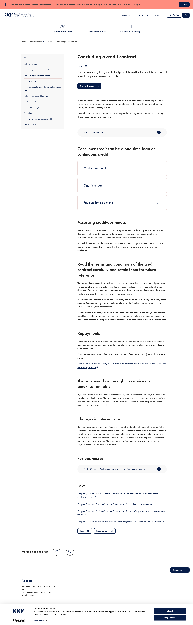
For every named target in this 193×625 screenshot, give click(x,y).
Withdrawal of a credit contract (36, 124)
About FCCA (143, 15)
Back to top (177, 570)
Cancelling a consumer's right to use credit (41, 69)
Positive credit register (33, 107)
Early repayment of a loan (34, 81)
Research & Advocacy (130, 31)
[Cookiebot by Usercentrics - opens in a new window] (19, 620)
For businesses (87, 86)
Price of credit (29, 113)
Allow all (170, 611)
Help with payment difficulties (36, 95)
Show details (39, 621)
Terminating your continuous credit (38, 118)
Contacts (158, 15)
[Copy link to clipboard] (112, 154)
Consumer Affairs (63, 31)
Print (82, 530)
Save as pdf (102, 530)
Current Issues (126, 15)
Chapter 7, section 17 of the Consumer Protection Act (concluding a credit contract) (116, 504)
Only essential (169, 618)
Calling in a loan (30, 64)
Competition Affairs (96, 31)
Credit (29, 57)
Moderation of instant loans (35, 101)
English (175, 15)
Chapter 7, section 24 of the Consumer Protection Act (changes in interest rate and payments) (121, 521)
